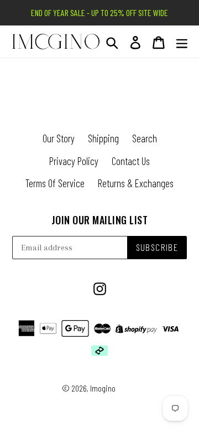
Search (144, 138)
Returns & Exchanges (136, 183)
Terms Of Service (55, 183)
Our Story (59, 138)
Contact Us (131, 161)
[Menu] (181, 42)
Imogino (103, 388)
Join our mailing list (99, 220)
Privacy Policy (73, 161)
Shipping (103, 138)
